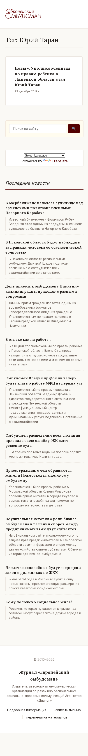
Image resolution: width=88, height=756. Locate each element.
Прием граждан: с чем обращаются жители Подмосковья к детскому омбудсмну (38, 475)
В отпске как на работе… (28, 339)
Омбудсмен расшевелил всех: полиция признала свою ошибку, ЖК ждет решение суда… (42, 440)
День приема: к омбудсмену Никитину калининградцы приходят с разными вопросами (42, 291)
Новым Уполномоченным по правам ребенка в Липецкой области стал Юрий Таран (42, 76)
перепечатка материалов (46, 717)
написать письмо (67, 710)
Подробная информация (26, 710)
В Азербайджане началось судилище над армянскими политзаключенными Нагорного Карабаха (44, 208)
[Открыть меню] (80, 14)
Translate (60, 161)
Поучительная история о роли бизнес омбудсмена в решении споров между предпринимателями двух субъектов (41, 524)
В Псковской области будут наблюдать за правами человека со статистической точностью (43, 247)
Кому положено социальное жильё (39, 602)
